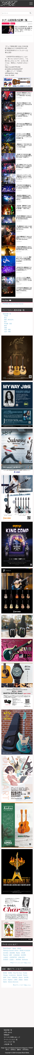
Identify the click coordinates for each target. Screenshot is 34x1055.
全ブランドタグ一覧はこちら (22, 985)
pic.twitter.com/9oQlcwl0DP (14, 69)
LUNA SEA (21, 957)
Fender (25, 973)
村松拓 (19, 948)
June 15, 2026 (9, 75)
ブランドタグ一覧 (9, 1042)
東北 (5, 318)
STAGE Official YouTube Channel (13, 304)
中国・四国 (7, 329)
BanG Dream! (7, 948)
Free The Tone (17, 973)
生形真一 (12, 959)
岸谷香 (23, 953)
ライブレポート (5, 23)
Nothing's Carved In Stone (10, 950)
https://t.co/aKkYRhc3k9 (12, 67)
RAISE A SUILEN (25, 950)
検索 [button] (30, 14)
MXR (4, 977)
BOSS (5, 973)
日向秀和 (23, 955)
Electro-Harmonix (13, 982)
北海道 (6, 315)
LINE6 (15, 979)
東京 (5, 321)
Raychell (5, 955)
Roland (25, 975)
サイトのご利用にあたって (12, 1037)
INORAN (18, 959)
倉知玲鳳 (12, 953)
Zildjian (21, 979)
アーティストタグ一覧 (10, 1039)
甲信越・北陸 (8, 323)
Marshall (19, 975)
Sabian (26, 979)
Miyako (18, 953)
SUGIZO (5, 959)
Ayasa (14, 948)
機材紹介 (13, 23)
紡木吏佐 (5, 953)
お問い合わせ (8, 1032)
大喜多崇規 (16, 955)
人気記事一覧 (8, 1044)
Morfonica (25, 959)
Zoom (5, 979)
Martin (5, 982)
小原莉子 (5, 957)
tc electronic (12, 975)
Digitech (10, 979)
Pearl (9, 977)
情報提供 (6, 1035)
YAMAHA (14, 977)
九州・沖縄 (7, 331)
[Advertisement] (17, 1008)
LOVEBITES (13, 957)
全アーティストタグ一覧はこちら (21, 963)
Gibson (21, 977)
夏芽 (10, 955)
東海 (5, 325)
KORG (10, 973)
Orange (5, 975)
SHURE (26, 977)
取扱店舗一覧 (7, 314)
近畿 (5, 327)
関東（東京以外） (9, 319)
